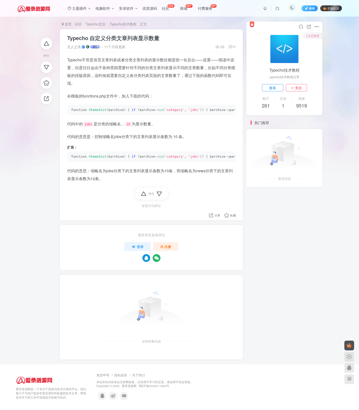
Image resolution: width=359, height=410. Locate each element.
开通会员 (333, 8)
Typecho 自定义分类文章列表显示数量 (113, 38)
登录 (140, 246)
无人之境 (74, 46)
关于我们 (138, 375)
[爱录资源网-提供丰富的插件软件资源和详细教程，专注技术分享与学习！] (34, 379)
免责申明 (102, 375)
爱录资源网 (129, 386)
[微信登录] (156, 258)
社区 (78, 24)
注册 (167, 246)
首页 (68, 24)
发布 (272, 87)
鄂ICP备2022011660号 (154, 386)
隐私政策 (120, 375)
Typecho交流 (95, 24)
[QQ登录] (146, 258)
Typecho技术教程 (123, 24)
